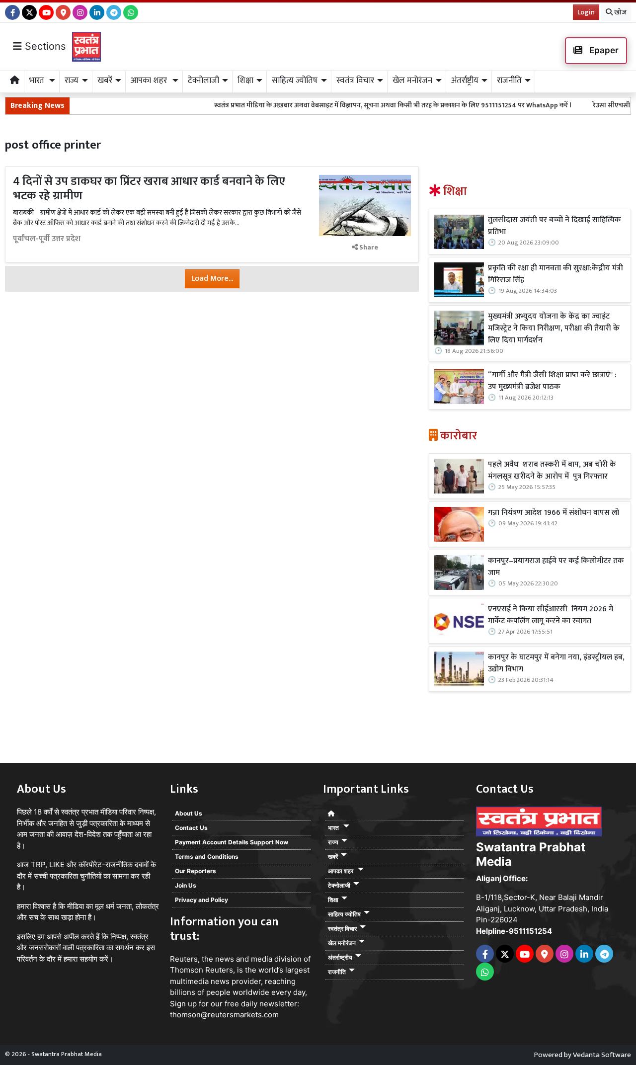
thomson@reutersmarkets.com (224, 1014)
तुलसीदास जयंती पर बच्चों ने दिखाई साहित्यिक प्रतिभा (554, 226)
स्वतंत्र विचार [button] (355, 80)
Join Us (185, 885)
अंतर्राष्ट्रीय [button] (464, 80)
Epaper (603, 50)
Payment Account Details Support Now (231, 842)
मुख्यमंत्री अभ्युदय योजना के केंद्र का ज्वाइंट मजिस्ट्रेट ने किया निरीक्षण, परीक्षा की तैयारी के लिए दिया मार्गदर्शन (554, 328)
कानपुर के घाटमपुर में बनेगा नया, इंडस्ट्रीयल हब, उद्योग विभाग (556, 663)
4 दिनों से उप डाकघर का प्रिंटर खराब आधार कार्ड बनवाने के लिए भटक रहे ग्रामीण (149, 188)
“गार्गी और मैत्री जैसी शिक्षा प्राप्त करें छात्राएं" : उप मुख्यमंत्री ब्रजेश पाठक (552, 381)
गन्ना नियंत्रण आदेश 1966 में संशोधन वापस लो (553, 513)
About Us (188, 813)
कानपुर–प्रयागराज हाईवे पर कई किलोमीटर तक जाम (556, 567)
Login (586, 12)
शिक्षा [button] (245, 80)
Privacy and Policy (201, 899)
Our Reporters (195, 871)
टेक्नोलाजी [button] (203, 80)
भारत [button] (37, 80)
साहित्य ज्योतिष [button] (295, 80)
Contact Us (191, 827)
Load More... (212, 278)
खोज (620, 12)
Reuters (184, 959)
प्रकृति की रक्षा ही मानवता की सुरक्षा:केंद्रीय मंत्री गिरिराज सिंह (555, 274)
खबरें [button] (104, 80)
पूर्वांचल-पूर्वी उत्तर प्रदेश (46, 239)
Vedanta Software (602, 1055)
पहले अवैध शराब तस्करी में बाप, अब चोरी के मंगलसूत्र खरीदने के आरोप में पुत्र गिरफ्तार (552, 471)
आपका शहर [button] (150, 80)
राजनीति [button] (509, 80)
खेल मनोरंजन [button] (412, 80)
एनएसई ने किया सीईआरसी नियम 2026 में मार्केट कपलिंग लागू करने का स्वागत (550, 615)
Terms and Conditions (206, 856)
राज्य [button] (72, 80)
